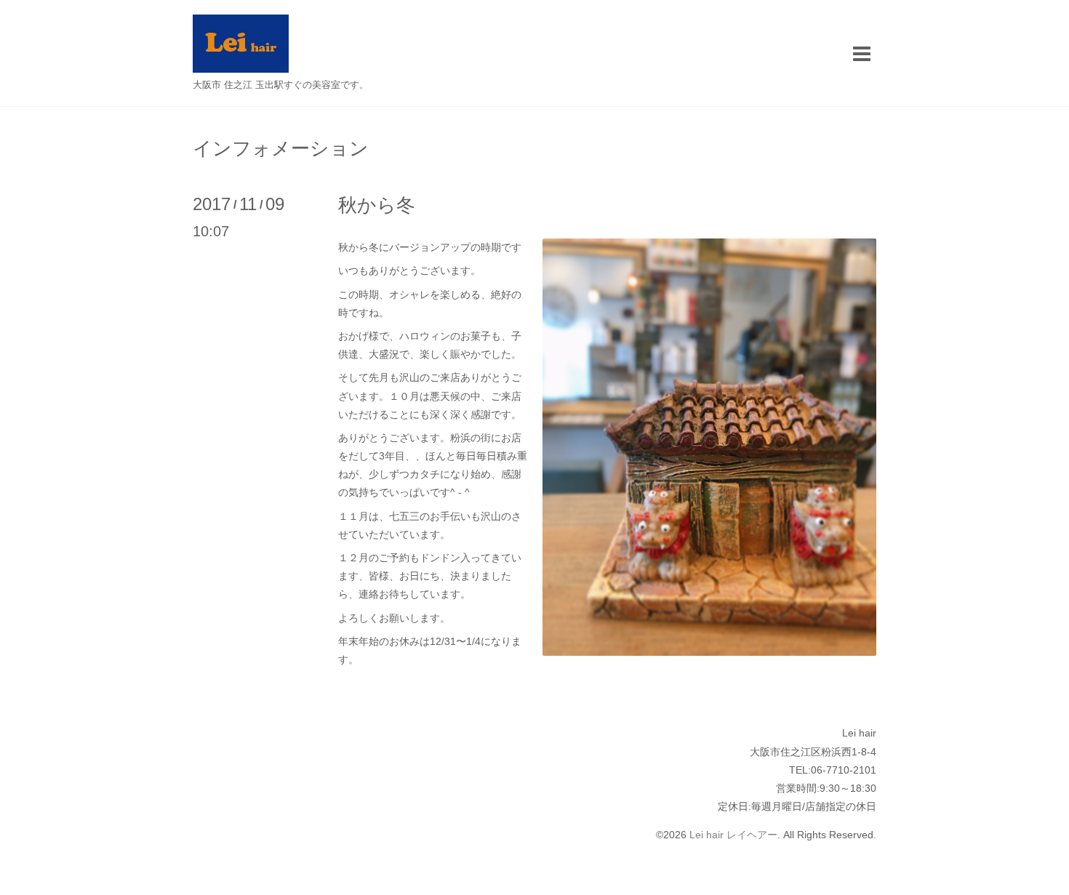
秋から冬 (376, 205)
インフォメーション (281, 148)
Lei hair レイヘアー (733, 834)
